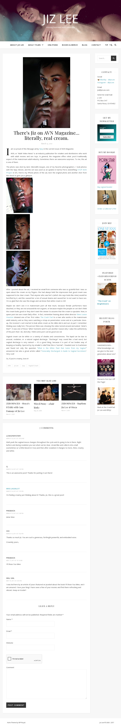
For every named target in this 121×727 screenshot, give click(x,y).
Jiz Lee (60, 18)
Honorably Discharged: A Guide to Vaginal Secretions (64, 351)
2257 (112, 722)
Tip (106, 45)
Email (9, 631)
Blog (84, 45)
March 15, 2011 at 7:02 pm (14, 534)
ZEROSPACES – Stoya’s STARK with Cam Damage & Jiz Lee (17, 407)
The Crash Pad (46, 317)
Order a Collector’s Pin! (106, 208)
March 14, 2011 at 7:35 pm (14, 491)
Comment (10, 667)
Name (9, 619)
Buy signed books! (104, 187)
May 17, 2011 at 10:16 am (14, 560)
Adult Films (34, 45)
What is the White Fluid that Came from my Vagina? (62, 348)
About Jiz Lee (17, 45)
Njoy (41, 149)
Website (9, 643)
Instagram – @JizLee (105, 82)
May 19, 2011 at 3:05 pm (14, 581)
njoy (23, 366)
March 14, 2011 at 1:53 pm (14, 469)
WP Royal (22, 722)
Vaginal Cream (33, 366)
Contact (96, 45)
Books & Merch (70, 45)
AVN (9, 366)
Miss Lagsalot (13, 488)
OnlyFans (53, 45)
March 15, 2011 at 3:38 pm (14, 513)
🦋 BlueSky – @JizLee (106, 79)
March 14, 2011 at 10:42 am (15, 438)
